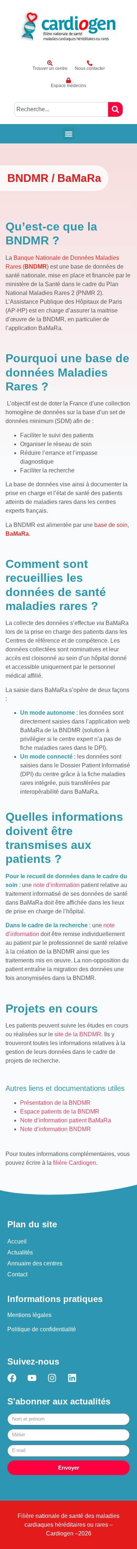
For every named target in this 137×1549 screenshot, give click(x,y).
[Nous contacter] (89, 63)
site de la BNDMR (77, 1034)
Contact (17, 1274)
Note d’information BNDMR (55, 1129)
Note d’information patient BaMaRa (65, 1120)
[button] (68, 134)
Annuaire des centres (34, 1263)
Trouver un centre (50, 68)
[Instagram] (52, 1377)
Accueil (17, 1241)
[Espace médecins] (68, 80)
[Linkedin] (72, 1377)
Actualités (20, 1252)
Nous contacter (90, 68)
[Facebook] (11, 1377)
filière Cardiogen (74, 1163)
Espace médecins (68, 85)
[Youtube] (32, 1377)
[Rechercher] (115, 109)
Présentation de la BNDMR (55, 1103)
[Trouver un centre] (50, 63)
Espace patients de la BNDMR (59, 1111)
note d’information (56, 885)
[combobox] (61, 109)
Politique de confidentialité (41, 1329)
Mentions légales (29, 1315)
